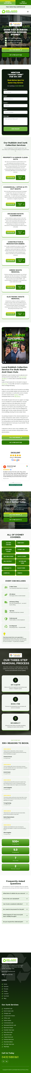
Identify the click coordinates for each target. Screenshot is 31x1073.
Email (5, 96)
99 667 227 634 (7, 974)
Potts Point (5, 383)
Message (6, 116)
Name (5, 89)
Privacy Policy (25, 1069)
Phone (5, 109)
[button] (22, 543)
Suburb (5, 103)
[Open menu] (27, 11)
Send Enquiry (15, 129)
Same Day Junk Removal (8, 971)
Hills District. (17, 396)
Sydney (16, 394)
